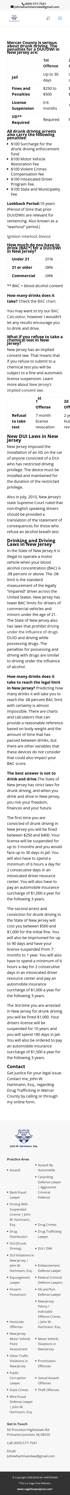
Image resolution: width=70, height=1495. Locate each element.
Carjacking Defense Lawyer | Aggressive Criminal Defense (49, 1187)
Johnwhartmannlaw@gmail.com (31, 1456)
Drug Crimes (47, 1225)
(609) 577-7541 (25, 1443)
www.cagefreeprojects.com (34, 1489)
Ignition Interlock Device (29, 236)
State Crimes (19, 1390)
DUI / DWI (45, 1248)
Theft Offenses (48, 1390)
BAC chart (46, 301)
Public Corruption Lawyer (18, 1378)
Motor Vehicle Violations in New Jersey (48, 1344)
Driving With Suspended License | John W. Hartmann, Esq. (20, 1214)
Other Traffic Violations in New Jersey (19, 1361)
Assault (15, 1170)
